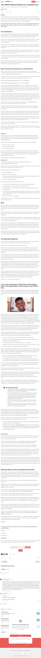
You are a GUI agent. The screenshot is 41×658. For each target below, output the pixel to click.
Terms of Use (26, 638)
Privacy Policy (28, 639)
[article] (20, 614)
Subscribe (33, 1)
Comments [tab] (3, 569)
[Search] (39, 609)
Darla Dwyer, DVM (5, 579)
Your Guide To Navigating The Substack (8, 613)
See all (3, 632)
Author (4, 594)
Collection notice (27, 650)
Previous (5, 561)
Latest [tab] (5, 609)
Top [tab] (2, 609)
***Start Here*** (5, 612)
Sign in (38, 1)
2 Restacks (13, 554)
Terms (22, 650)
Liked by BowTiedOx (6, 580)
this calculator (7, 279)
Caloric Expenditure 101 (29, 127)
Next (37, 561)
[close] (31, 620)
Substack (15, 655)
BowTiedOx (4, 593)
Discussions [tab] (9, 609)
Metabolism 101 (19, 127)
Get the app (26, 653)
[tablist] (5, 569)
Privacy (19, 650)
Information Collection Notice (20, 639)
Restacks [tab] (7, 569)
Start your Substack (17, 653)
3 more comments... (3, 603)
